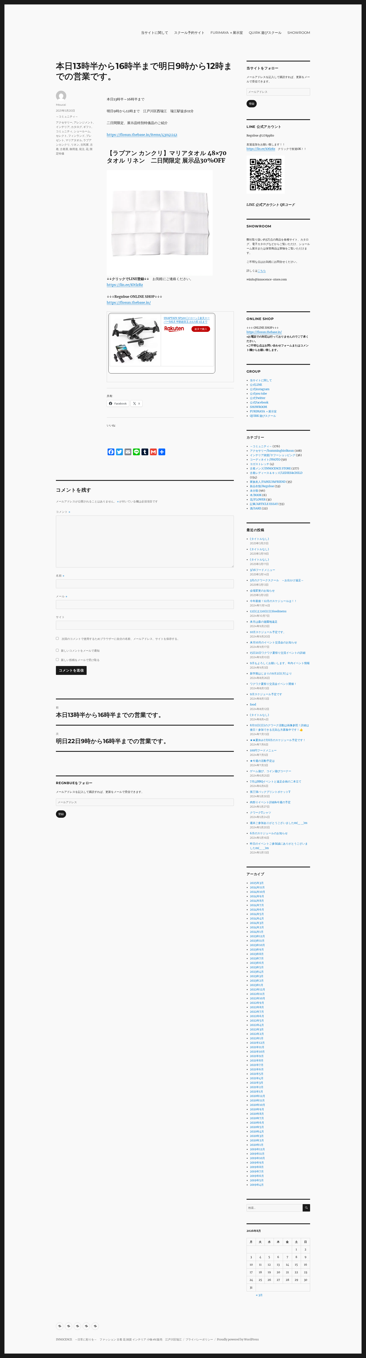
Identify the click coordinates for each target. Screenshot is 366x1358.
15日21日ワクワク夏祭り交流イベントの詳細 (277, 653)
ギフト (87, 127)
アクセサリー (64, 122)
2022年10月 (257, 998)
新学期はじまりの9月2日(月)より (271, 673)
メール (61, 596)
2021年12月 (257, 1043)
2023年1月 (256, 985)
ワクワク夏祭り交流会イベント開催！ (273, 684)
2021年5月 (256, 1074)
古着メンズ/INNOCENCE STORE (270, 468)
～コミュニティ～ (67, 116)
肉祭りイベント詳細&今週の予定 (270, 802)
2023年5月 (257, 967)
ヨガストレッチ (259, 464)
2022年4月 (257, 1025)
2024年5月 (257, 914)
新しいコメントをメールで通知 (80, 650)
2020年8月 (257, 1114)
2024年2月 (257, 927)
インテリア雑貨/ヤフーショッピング (272, 455)
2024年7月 (257, 905)
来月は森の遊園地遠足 (263, 622)
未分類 (254, 490)
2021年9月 (257, 1056)
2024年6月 (257, 909)
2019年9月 (257, 1162)
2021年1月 (256, 1091)
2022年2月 (257, 1034)
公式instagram (259, 389)
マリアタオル (73, 140)
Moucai (61, 104)
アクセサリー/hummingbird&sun (272, 451)
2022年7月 (257, 1011)
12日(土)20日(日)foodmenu (268, 611)
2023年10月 (257, 945)
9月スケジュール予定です (266, 694)
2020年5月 (257, 1127)
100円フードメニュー (263, 750)
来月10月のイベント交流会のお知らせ (273, 642)
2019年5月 (257, 1180)
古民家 (84, 144)
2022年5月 (257, 1020)
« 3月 (259, 1295)
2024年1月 (256, 932)
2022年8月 (257, 1007)
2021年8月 (256, 1060)
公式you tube (258, 393)
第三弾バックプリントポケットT (270, 792)
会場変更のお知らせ (262, 590)
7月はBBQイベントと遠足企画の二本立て (275, 781)
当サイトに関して (154, 33)
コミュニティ (64, 131)
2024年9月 (257, 896)
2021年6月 (257, 1069)
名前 (60, 575)
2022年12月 (257, 989)
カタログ (76, 127)
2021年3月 (256, 1082)
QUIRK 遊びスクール (265, 33)
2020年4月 (257, 1131)
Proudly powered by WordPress (238, 1339)
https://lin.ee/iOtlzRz (125, 285)
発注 (82, 149)
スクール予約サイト (189, 33)
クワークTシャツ (260, 812)
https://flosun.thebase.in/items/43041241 (142, 135)
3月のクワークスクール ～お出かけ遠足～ (277, 580)
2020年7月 (257, 1118)
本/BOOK (256, 495)
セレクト (61, 135)
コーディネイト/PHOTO (265, 459)
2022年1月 (256, 1038)
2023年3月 (256, 976)
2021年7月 (256, 1065)
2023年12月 (257, 936)
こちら (262, 270)
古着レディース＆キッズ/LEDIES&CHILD (276, 473)
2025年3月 (257, 883)
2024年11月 (257, 887)
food (253, 704)
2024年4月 (257, 918)
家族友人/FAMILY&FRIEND (268, 482)
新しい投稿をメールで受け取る (80, 660)
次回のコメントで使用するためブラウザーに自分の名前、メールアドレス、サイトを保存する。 (121, 639)
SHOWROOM (298, 33)
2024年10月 (257, 892)
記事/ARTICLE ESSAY (264, 504)
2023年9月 (257, 949)
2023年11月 (257, 940)
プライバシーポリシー (199, 1339)
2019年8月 (257, 1167)
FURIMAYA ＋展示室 (227, 33)
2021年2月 (256, 1087)
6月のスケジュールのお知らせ (269, 833)
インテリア (63, 127)
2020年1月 (256, 1145)
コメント (63, 512)
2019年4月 (257, 1185)
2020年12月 (257, 1096)
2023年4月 (257, 972)
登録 (61, 814)
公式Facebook (259, 402)
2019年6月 (257, 1176)
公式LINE (256, 385)
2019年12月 (257, 1149)
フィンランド (76, 135)
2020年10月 (257, 1105)
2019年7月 (257, 1171)
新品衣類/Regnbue (262, 486)
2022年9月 (257, 1003)
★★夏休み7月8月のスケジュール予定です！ (278, 740)
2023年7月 (257, 958)
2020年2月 (257, 1140)
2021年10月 (257, 1051)
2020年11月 (257, 1100)
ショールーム (82, 131)
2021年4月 (256, 1078)
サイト (60, 617)
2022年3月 (257, 1029)
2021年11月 (257, 1047)
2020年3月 (257, 1136)
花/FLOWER (258, 499)
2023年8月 (257, 954)
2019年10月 (257, 1158)
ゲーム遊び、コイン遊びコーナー (270, 771)
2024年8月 (257, 901)
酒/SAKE (255, 508)
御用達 (73, 149)
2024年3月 (257, 923)
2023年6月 (257, 963)
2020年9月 (257, 1109)
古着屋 (64, 149)
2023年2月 (257, 980)
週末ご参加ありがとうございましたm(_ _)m (278, 823)
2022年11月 (257, 994)
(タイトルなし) (259, 539)
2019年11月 (257, 1154)
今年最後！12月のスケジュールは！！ (273, 601)
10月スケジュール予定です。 (268, 632)
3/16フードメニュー (262, 570)
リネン (75, 144)
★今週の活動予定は (262, 761)
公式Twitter (257, 398)
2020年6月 (257, 1122)
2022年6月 (257, 1016)
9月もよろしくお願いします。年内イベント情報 (280, 663)
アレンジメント (83, 122)
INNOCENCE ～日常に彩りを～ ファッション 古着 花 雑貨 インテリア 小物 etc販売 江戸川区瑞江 (119, 1339)
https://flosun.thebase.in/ (129, 302)
